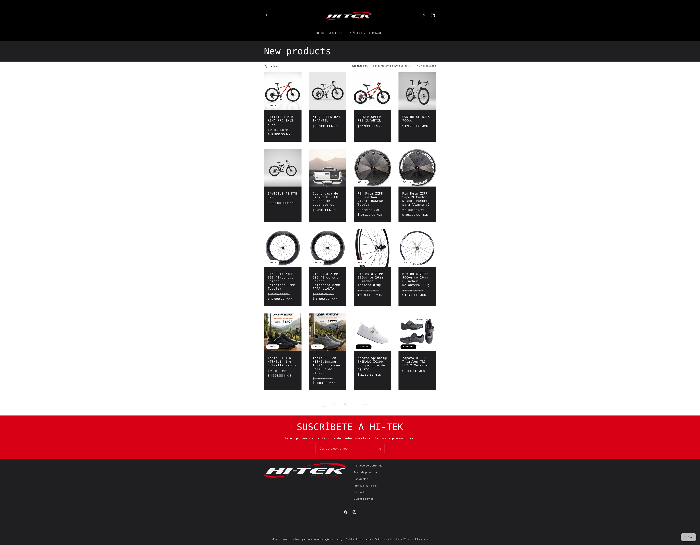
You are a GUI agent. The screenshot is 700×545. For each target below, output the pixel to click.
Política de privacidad (387, 539)
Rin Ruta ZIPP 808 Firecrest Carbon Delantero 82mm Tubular (281, 281)
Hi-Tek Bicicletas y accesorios (299, 539)
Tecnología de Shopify (329, 539)
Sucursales (361, 479)
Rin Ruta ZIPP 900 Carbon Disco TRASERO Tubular (370, 199)
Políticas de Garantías (368, 465)
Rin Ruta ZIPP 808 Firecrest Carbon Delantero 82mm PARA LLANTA (326, 281)
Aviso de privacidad (366, 472)
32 (365, 404)
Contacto (360, 492)
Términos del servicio (415, 539)
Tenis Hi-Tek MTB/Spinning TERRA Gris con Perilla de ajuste (326, 365)
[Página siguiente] (376, 404)
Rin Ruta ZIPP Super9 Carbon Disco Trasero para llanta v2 (416, 199)
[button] (268, 15)
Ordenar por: (360, 66)
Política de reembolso (358, 539)
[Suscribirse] (380, 448)
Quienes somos (364, 499)
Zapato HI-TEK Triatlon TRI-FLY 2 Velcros (415, 361)
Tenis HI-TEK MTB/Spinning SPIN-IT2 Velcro (282, 361)
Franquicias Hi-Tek (365, 485)
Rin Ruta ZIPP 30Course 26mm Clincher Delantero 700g (416, 279)
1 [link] (324, 404)
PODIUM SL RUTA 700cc (416, 118)
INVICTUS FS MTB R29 (282, 195)
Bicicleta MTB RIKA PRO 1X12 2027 (280, 120)
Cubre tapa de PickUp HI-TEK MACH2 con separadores (325, 199)
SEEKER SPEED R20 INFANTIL (369, 118)
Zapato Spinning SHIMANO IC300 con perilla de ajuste (372, 363)
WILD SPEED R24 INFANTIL (326, 118)
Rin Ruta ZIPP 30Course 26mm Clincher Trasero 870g (370, 279)
